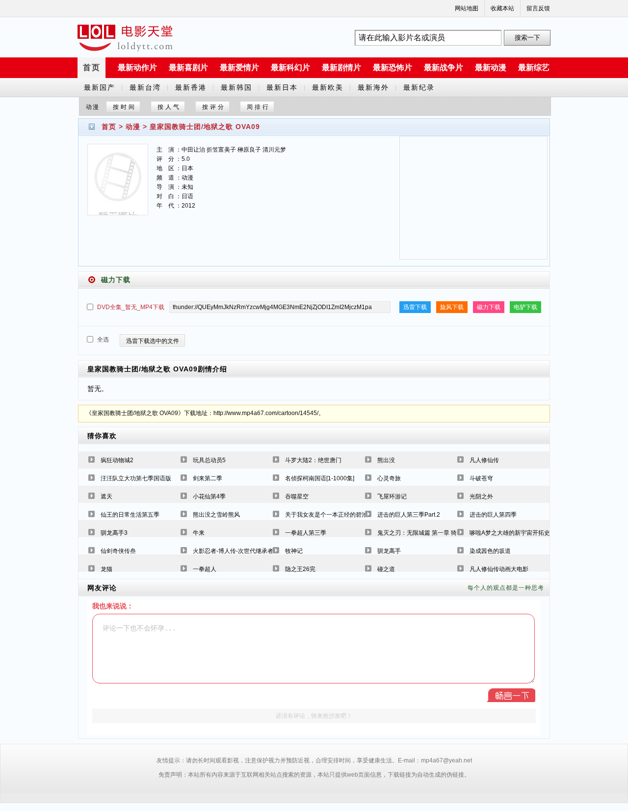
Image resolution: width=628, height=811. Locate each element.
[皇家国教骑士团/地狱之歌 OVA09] (117, 186)
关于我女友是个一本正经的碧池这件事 (335, 514)
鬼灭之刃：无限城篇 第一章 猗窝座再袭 (428, 532)
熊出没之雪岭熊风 (216, 514)
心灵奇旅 (389, 478)
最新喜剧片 (188, 67)
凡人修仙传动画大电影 (499, 569)
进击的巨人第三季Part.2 (408, 514)
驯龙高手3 (114, 532)
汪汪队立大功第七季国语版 (136, 478)
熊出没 (386, 460)
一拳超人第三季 (305, 532)
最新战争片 (443, 67)
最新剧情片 (341, 67)
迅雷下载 (415, 307)
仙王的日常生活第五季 (130, 514)
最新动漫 (490, 67)
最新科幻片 (290, 67)
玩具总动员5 (209, 460)
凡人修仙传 (484, 460)
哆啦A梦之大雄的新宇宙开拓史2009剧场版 (525, 532)
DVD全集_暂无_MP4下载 (130, 307)
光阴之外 (481, 496)
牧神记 (294, 551)
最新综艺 (534, 67)
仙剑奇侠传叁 (118, 551)
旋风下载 (452, 307)
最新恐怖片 (392, 67)
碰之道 (386, 569)
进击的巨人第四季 (493, 514)
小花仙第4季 (209, 496)
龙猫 (106, 569)
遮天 (106, 496)
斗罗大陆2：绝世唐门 (313, 460)
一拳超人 (204, 569)
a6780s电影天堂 (125, 38)
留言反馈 (538, 8)
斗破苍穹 (481, 478)
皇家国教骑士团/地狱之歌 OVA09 (205, 127)
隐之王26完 (300, 569)
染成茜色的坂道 (490, 551)
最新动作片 (137, 67)
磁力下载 (488, 307)
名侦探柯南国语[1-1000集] (319, 478)
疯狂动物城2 (117, 460)
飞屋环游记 (392, 496)
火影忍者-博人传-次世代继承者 (233, 551)
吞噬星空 (297, 496)
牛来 (199, 532)
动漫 (133, 127)
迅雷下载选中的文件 (152, 341)
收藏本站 (502, 8)
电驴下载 (525, 307)
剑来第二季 (207, 478)
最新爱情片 (239, 67)
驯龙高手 (389, 551)
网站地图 (466, 8)
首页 (92, 67)
